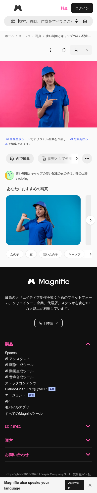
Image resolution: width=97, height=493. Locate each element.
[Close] (90, 485)
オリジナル (34, 66)
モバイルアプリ (17, 407)
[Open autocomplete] (11, 21)
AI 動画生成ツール (19, 370)
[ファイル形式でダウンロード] (87, 50)
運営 (9, 440)
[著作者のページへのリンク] (9, 176)
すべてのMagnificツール (24, 413)
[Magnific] (48, 282)
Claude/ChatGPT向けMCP (29, 388)
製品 (9, 344)
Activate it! (73, 485)
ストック (25, 36)
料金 (64, 7)
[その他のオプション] (50, 50)
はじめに (13, 426)
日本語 (48, 323)
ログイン (82, 7)
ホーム (9, 36)
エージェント (19, 394)
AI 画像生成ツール (18, 139)
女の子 (14, 254)
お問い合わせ (17, 454)
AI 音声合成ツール (19, 376)
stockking (22, 178)
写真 (38, 36)
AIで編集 (23, 158)
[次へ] (76, 159)
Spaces (11, 352)
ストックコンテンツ (20, 382)
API (7, 401)
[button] (48, 323)
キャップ (74, 254)
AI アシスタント (17, 358)
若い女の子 (50, 254)
